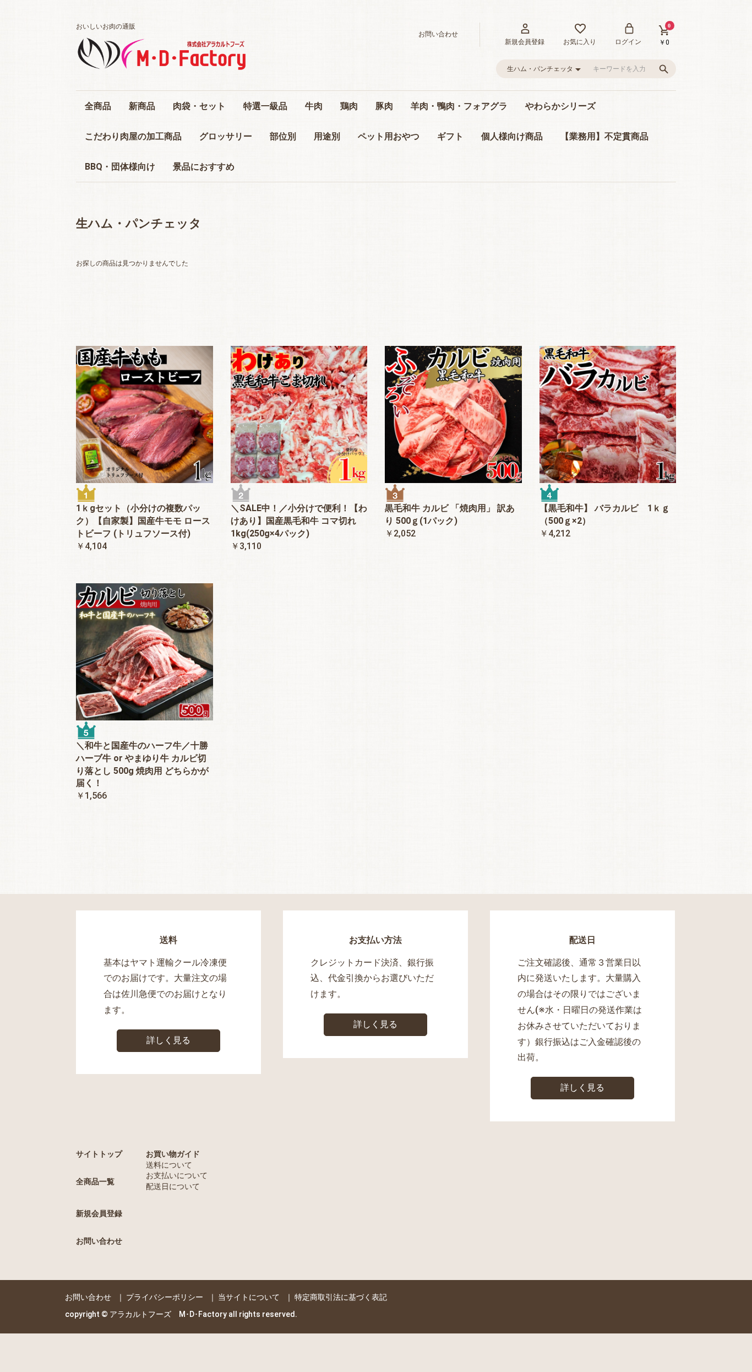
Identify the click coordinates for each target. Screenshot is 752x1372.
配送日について (173, 1186)
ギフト (450, 136)
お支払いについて (177, 1175)
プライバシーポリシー (164, 1297)
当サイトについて (249, 1297)
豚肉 (384, 106)
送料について (169, 1164)
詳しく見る (168, 1040)
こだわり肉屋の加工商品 (133, 136)
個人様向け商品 (512, 136)
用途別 (327, 136)
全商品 (98, 106)
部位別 (283, 136)
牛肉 (314, 106)
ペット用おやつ (388, 136)
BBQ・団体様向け (120, 166)
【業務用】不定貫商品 (604, 136)
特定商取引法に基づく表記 (341, 1297)
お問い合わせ (99, 1241)
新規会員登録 (99, 1213)
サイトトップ (99, 1153)
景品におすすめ (204, 166)
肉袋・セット (199, 106)
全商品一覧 (95, 1181)
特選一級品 (265, 106)
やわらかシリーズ (560, 106)
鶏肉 (349, 106)
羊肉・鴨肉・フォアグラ (459, 106)
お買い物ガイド (173, 1153)
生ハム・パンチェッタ (138, 223)
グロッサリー (225, 136)
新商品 (142, 106)
